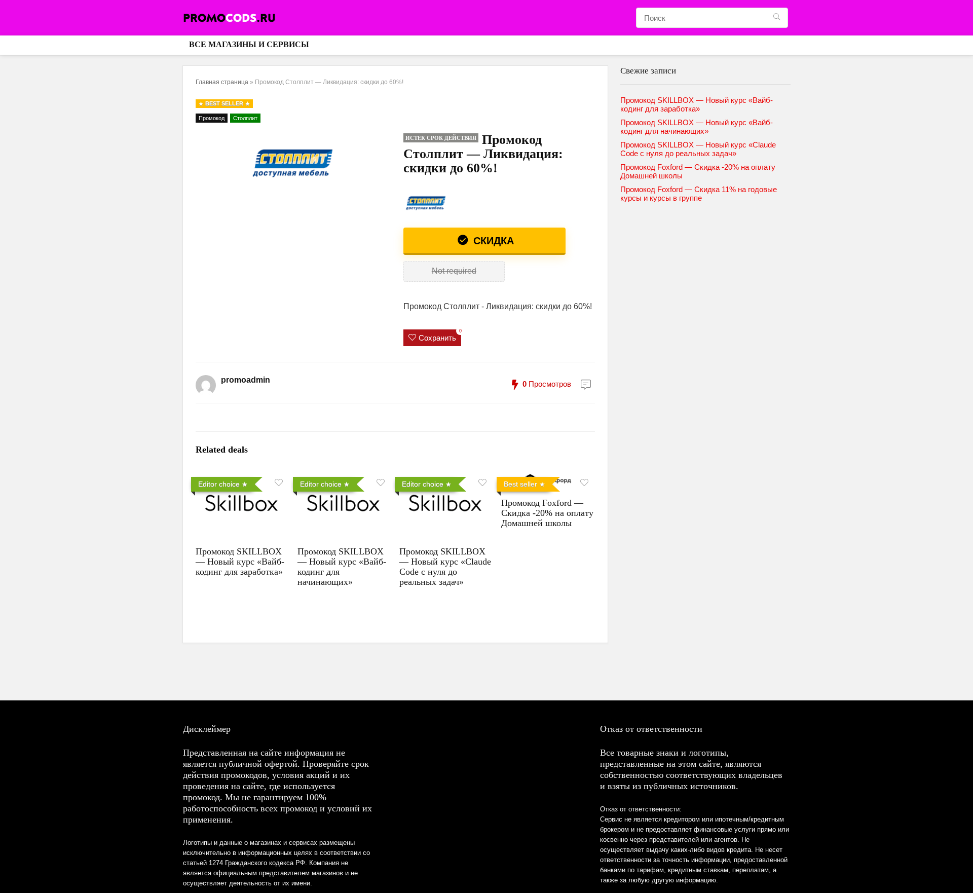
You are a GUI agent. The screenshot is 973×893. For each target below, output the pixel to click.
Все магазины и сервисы (249, 44)
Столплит (245, 118)
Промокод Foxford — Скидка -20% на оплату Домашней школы (547, 513)
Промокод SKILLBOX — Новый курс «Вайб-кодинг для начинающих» (696, 126)
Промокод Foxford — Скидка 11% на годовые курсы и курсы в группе (698, 193)
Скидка (492, 240)
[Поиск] (776, 18)
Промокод (211, 118)
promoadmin (245, 380)
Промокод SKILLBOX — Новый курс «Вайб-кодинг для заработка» (240, 561)
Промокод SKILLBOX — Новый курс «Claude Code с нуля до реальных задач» (445, 566)
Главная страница (222, 82)
